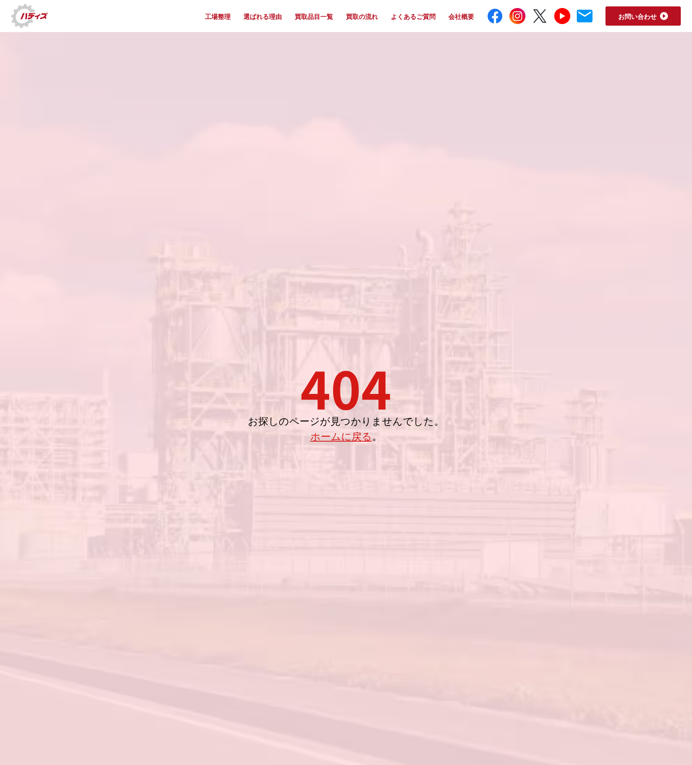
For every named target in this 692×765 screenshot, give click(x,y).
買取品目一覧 (314, 16)
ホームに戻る (341, 435)
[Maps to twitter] (540, 16)
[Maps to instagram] (517, 16)
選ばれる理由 (262, 16)
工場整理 (218, 16)
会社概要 (461, 16)
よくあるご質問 (413, 16)
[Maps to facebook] (495, 16)
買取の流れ (362, 16)
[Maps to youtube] (562, 16)
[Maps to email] (585, 16)
